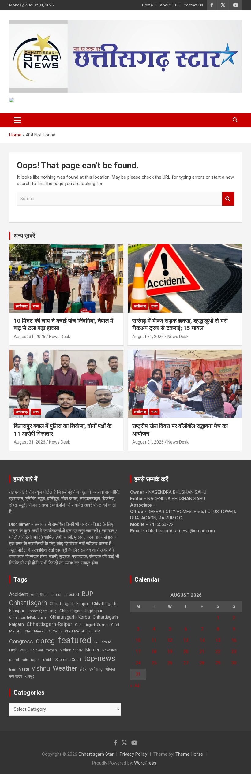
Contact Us (193, 5)
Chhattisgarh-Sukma (91, 625)
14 (202, 640)
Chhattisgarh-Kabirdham (28, 618)
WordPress (145, 763)
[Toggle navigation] (17, 120)
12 (169, 640)
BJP (87, 593)
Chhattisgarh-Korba (70, 617)
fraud (106, 642)
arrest (56, 595)
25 (154, 663)
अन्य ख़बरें (24, 235)
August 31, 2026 (29, 336)
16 (233, 640)
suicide (47, 660)
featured (75, 640)
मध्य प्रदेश (15, 677)
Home (147, 5)
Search (228, 199)
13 (185, 640)
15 (217, 640)
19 (169, 651)
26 (169, 663)
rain (25, 659)
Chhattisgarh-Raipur (49, 624)
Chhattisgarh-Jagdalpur (80, 610)
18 (154, 651)
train (12, 670)
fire (96, 642)
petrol (14, 660)
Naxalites (109, 650)
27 (185, 663)
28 (202, 663)
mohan (51, 650)
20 (185, 651)
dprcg (45, 641)
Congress (21, 641)
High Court (18, 650)
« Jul (134, 685)
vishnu (41, 668)
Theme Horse (189, 754)
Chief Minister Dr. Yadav (43, 631)
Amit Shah (40, 594)
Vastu (24, 669)
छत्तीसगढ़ (22, 306)
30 (233, 663)
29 (217, 663)
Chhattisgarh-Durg (42, 611)
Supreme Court (68, 659)
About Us (168, 5)
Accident (18, 594)
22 (217, 651)
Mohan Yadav (71, 650)
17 (138, 651)
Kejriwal (37, 650)
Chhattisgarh (28, 603)
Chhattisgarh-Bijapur (69, 603)
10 (138, 640)
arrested (71, 594)
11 (154, 640)
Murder (92, 650)
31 (138, 674)
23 (233, 651)
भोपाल (110, 669)
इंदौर (83, 669)
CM (97, 631)
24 (138, 663)
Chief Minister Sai (78, 631)
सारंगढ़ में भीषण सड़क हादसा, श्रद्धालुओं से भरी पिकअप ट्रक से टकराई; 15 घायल (179, 324)
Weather (65, 668)
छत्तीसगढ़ (96, 669)
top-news (99, 658)
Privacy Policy (133, 754)
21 (202, 651)
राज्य (36, 306)
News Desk (59, 336)
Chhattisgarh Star (96, 754)
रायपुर (29, 676)
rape (35, 659)
